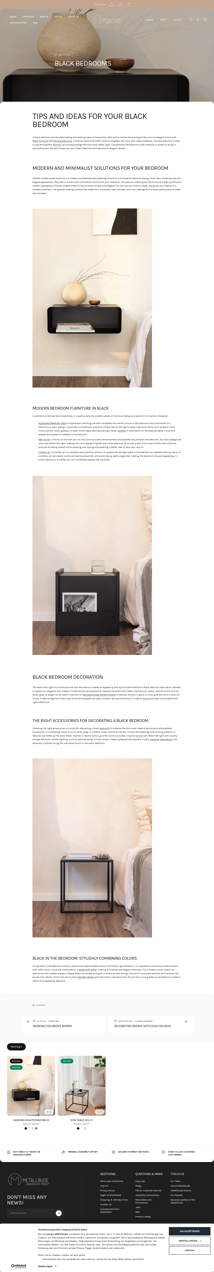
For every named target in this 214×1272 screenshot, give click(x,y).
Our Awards (177, 1195)
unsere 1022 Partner (57, 1234)
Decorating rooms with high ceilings (142, 1026)
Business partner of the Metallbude (183, 1201)
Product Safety (143, 1216)
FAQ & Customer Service (148, 1190)
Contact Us (106, 1204)
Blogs (138, 1185)
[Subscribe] (59, 1213)
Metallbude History (181, 1190)
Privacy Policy (107, 1190)
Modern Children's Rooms (52, 1026)
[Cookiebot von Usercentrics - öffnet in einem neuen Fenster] (19, 1266)
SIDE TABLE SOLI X (82, 1120)
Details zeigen (45, 1266)
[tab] (16, 1046)
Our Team (176, 1181)
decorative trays (91, 694)
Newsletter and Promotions (143, 1201)
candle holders (107, 694)
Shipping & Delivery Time (114, 1199)
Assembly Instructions (147, 1195)
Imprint (104, 1185)
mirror (146, 698)
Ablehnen (190, 1250)
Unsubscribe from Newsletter (109, 1210)
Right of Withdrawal (110, 1195)
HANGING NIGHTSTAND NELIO (31, 1120)
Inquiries (140, 1181)
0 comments (40, 1005)
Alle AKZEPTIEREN (190, 1231)
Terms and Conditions (111, 1181)
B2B (137, 1212)
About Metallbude (180, 1185)
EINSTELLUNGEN (188, 1241)
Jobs (137, 1207)
